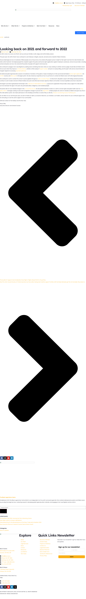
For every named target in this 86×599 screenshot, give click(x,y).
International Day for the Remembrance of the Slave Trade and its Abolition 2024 (20, 522)
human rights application (76, 73)
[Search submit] (3, 511)
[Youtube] (8, 458)
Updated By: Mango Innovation (9, 593)
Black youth (14, 75)
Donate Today (80, 32)
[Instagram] (5, 458)
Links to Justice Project (44, 78)
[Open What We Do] (19, 26)
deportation (46, 90)
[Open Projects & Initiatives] (34, 26)
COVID (2, 75)
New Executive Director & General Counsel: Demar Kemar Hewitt (16, 524)
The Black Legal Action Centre (7, 497)
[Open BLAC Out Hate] (45, 26)
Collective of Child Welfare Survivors (37, 83)
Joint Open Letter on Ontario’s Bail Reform (11, 520)
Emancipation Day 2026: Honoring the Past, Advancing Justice (16, 518)
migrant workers (44, 68)
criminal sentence (21, 68)
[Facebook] (1, 458)
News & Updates (4, 530)
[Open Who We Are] (8, 26)
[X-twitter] (15, 587)
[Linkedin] (11, 458)
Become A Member (80, 5)
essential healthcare (21, 70)
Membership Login (67, 5)
